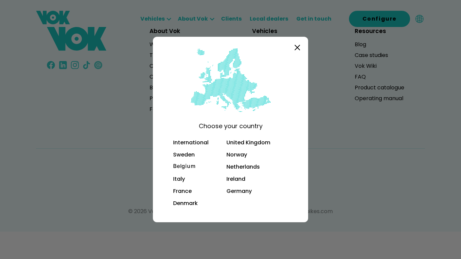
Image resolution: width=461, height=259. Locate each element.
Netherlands (243, 167)
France (182, 191)
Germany (239, 191)
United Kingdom (248, 142)
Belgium (184, 166)
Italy (179, 179)
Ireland (235, 179)
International (191, 142)
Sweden (184, 155)
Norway (236, 155)
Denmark (185, 203)
